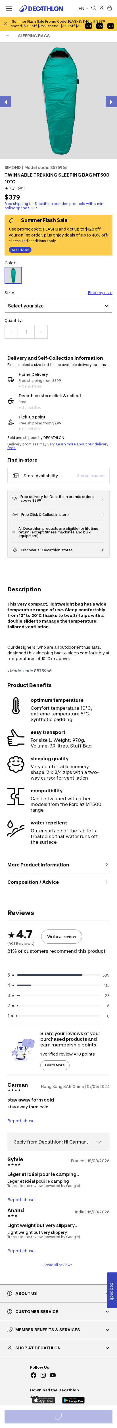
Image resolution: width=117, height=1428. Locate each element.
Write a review (61, 936)
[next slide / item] (111, 101)
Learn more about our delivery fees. (57, 446)
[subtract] (11, 332)
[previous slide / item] (5, 101)
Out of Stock (62, 1417)
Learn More (55, 1065)
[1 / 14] (58, 100)
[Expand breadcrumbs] (7, 35)
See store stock (91, 476)
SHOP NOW (20, 250)
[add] (41, 332)
